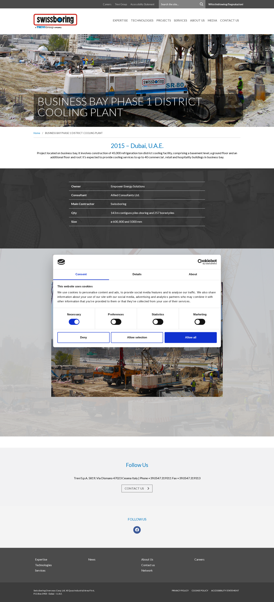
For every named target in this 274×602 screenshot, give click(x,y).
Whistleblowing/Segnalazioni (225, 4)
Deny (83, 337)
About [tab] (193, 274)
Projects (163, 20)
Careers (107, 4)
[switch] (116, 322)
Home (37, 133)
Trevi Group (121, 4)
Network (147, 570)
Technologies (142, 20)
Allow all (190, 337)
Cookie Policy (200, 590)
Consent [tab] (81, 274)
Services (180, 20)
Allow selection (137, 337)
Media (212, 20)
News (91, 559)
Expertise (120, 20)
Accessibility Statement (142, 4)
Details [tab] (137, 274)
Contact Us (134, 488)
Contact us (229, 20)
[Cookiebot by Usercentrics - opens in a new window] (200, 262)
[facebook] (137, 530)
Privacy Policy (180, 590)
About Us (197, 20)
